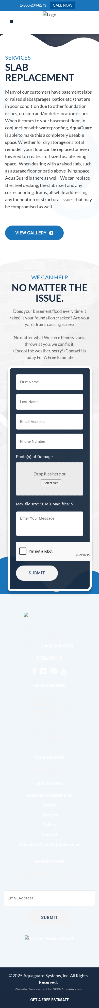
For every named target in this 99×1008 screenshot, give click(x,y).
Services (50, 814)
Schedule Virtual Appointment (49, 844)
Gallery (49, 824)
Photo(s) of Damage (34, 456)
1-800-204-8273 (57, 645)
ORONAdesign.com (67, 989)
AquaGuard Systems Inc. (49, 795)
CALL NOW (62, 5)
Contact (49, 834)
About (49, 805)
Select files (50, 483)
